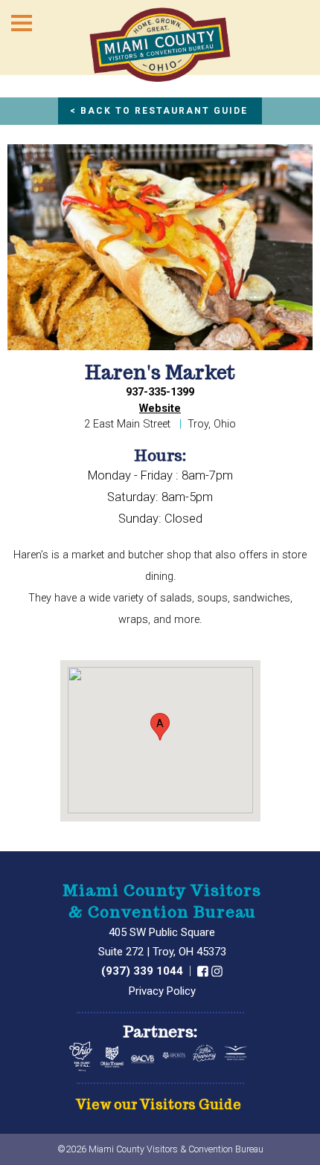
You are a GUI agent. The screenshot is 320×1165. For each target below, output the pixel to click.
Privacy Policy (162, 991)
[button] (160, 726)
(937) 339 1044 (143, 971)
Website (160, 408)
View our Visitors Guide (158, 1105)
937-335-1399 (160, 392)
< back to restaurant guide (159, 111)
